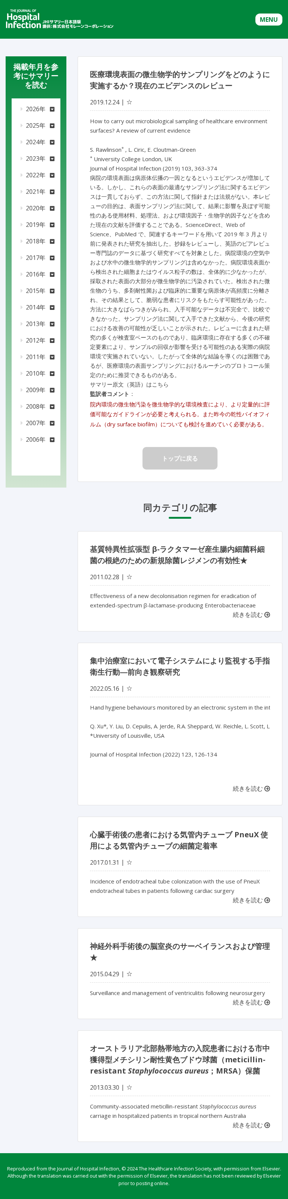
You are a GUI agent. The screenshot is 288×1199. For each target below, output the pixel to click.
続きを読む (248, 614)
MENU (269, 19)
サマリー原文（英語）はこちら (129, 384)
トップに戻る (180, 458)
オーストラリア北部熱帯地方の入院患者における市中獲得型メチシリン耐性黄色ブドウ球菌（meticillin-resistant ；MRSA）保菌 (180, 1059)
